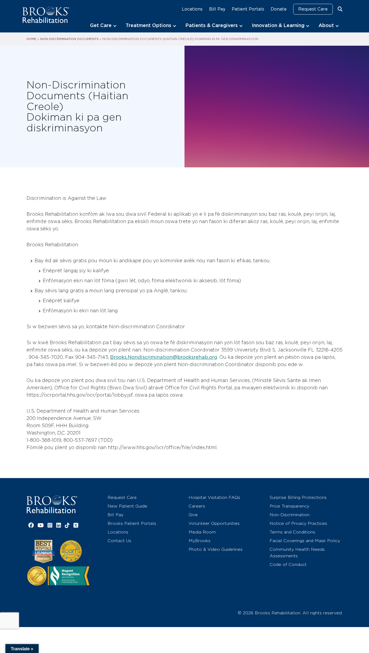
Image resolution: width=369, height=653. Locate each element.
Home (31, 39)
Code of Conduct (288, 564)
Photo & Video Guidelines (216, 549)
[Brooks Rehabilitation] (51, 504)
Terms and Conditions (292, 532)
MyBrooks (199, 540)
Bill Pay (217, 9)
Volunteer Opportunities (214, 523)
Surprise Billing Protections (298, 497)
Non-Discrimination (290, 514)
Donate (279, 9)
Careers (197, 506)
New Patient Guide (127, 506)
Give (193, 514)
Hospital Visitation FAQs (214, 497)
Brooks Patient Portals (132, 523)
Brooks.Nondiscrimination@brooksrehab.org (163, 357)
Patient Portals (248, 9)
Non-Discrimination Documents (69, 39)
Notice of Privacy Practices (298, 523)
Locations (192, 9)
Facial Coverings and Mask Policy (305, 540)
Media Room (202, 532)
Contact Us (119, 540)
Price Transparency (289, 506)
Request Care (313, 9)
